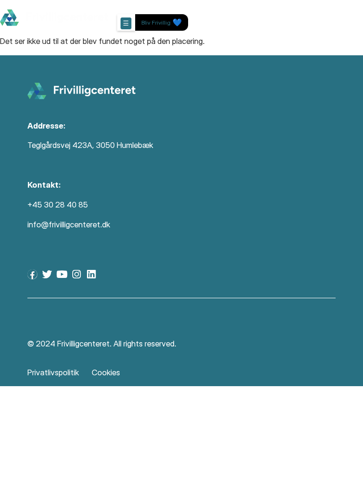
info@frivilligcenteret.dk (68, 224)
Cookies (106, 372)
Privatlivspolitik (53, 372)
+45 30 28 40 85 (57, 204)
